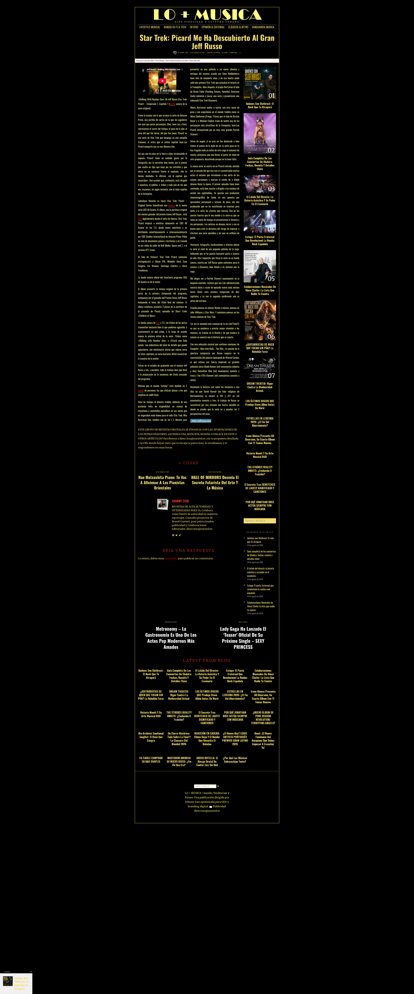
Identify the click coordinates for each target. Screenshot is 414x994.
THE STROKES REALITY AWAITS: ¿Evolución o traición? (259, 470)
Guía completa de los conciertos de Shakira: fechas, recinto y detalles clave (259, 163)
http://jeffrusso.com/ (201, 421)
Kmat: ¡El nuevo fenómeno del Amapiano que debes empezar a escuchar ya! (263, 740)
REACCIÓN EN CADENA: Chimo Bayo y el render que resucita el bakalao (207, 738)
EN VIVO (194, 27)
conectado (171, 558)
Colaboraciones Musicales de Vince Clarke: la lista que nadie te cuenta (260, 290)
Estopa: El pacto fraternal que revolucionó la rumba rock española (259, 240)
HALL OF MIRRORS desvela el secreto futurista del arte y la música (215, 482)
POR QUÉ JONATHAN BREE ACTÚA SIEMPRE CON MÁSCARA (260, 505)
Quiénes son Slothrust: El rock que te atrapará (260, 105)
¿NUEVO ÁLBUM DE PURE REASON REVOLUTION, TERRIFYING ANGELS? (263, 717)
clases (141, 390)
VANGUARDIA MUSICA (263, 27)
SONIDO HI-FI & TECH (175, 27)
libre (140, 218)
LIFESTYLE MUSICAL (150, 27)
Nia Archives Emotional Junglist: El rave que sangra (151, 736)
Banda (172, 104)
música (171, 205)
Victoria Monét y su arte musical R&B (259, 455)
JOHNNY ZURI (184, 52)
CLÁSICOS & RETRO (238, 27)
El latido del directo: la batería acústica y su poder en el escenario (259, 200)
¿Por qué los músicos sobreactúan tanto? (235, 759)
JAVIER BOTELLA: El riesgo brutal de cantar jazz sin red (207, 761)
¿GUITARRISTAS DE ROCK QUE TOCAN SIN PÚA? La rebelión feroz (260, 348)
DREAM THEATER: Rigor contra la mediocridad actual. (260, 387)
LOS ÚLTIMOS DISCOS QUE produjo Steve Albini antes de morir (259, 404)
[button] (273, 520)
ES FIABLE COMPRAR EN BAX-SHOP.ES (151, 759)
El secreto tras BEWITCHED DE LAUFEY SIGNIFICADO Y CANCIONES (259, 488)
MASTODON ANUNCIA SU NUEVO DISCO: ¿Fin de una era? (179, 761)
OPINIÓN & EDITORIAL (213, 27)
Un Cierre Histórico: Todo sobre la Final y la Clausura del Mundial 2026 (179, 738)
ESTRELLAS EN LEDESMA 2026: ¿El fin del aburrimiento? (259, 421)
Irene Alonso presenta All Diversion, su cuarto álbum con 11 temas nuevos (260, 439)
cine (158, 323)
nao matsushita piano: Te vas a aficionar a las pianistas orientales (162, 482)
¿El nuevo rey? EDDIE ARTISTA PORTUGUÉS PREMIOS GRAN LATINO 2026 (235, 738)
